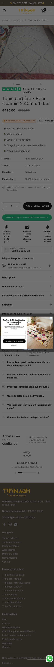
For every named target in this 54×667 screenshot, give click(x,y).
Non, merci (14, 345)
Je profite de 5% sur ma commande (14, 341)
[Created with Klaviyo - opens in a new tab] (27, 349)
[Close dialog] (51, 318)
